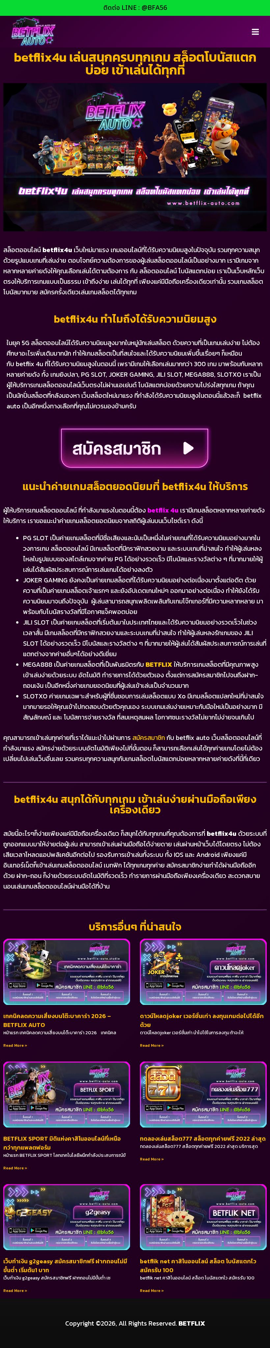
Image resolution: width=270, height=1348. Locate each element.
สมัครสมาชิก (148, 738)
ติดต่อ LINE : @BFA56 (135, 8)
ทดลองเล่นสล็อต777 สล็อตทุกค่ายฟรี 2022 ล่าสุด (203, 1138)
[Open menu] (255, 32)
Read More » (15, 1045)
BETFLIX (159, 664)
